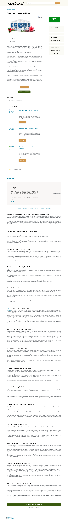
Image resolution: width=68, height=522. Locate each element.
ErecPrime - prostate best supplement (28, 110)
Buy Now (24, 87)
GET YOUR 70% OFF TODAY (24, 91)
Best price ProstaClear (55, 30)
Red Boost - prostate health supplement (29, 128)
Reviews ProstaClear (55, 34)
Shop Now (22, 122)
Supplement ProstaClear (55, 50)
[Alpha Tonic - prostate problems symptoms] (14, 149)
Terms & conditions (10, 518)
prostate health (33, 45)
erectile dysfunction (16, 81)
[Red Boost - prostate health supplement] (14, 131)
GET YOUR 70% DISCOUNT (54, 20)
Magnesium (10, 308)
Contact (8, 519)
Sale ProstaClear (54, 37)
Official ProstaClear (54, 27)
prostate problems (30, 52)
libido (11, 81)
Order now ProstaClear (55, 40)
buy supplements (31, 3)
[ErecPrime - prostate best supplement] (14, 112)
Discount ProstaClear (55, 43)
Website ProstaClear (55, 47)
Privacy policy (9, 517)
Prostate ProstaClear (55, 53)
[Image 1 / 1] (21, 26)
